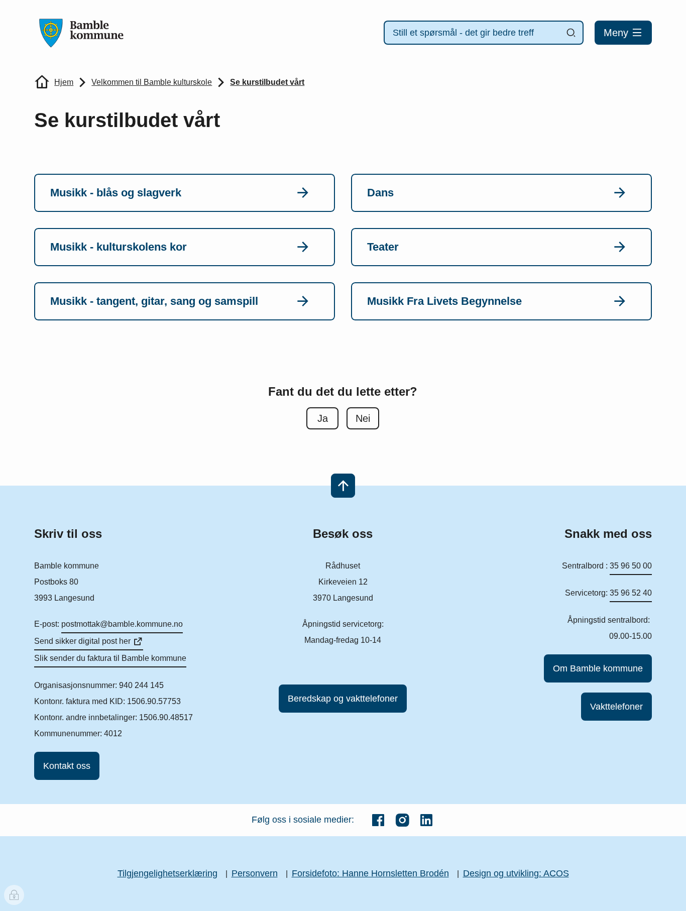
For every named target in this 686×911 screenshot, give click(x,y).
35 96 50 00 (631, 565)
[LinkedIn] (426, 820)
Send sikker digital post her (82, 641)
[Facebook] (378, 820)
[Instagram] (402, 820)
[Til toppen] (343, 486)
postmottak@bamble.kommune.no (122, 624)
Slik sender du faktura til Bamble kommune (110, 658)
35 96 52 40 (631, 593)
